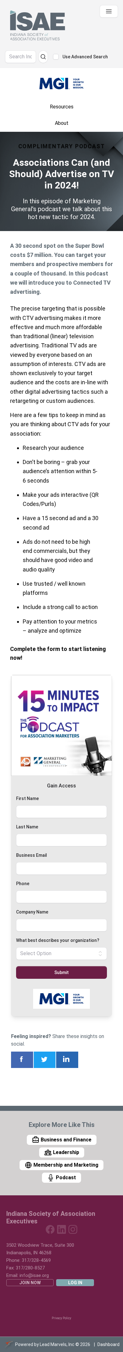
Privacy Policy (61, 1318)
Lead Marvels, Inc (57, 1344)
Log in (75, 1282)
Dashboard (108, 1344)
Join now (30, 1282)
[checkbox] (56, 57)
